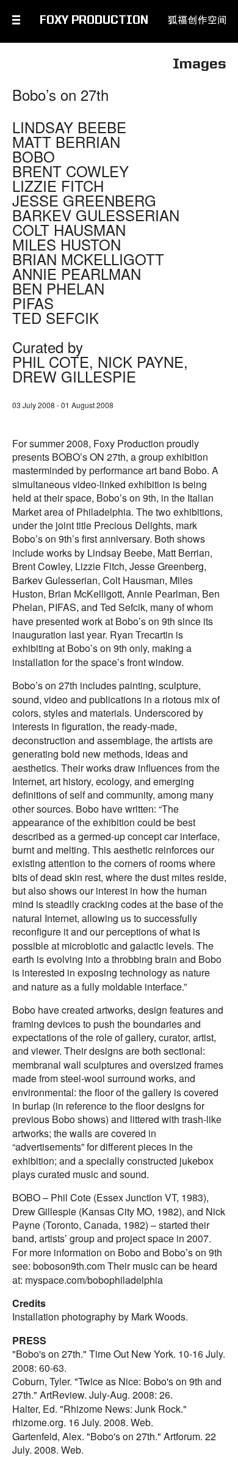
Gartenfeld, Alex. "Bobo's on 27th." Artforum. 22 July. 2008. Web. (114, 1443)
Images (199, 64)
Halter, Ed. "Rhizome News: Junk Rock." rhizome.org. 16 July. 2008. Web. (99, 1415)
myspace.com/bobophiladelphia (94, 1280)
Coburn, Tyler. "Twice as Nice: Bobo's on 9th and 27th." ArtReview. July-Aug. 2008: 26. (117, 1388)
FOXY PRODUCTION (94, 21)
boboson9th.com (69, 1266)
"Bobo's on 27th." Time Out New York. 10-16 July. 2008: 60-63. (118, 1360)
